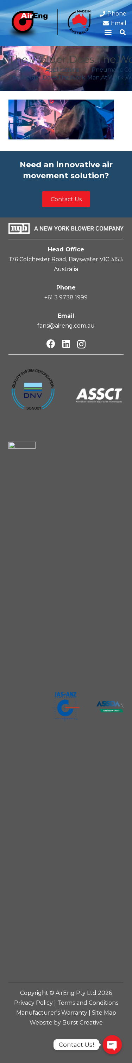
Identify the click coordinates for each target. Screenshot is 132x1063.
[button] (108, 32)
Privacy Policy (33, 1002)
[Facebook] (50, 343)
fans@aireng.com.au (66, 325)
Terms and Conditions (87, 1002)
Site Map (104, 1012)
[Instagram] (81, 344)
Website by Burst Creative (66, 1022)
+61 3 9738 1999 (66, 297)
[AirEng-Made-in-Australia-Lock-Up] (48, 25)
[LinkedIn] (66, 343)
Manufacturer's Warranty (51, 1012)
